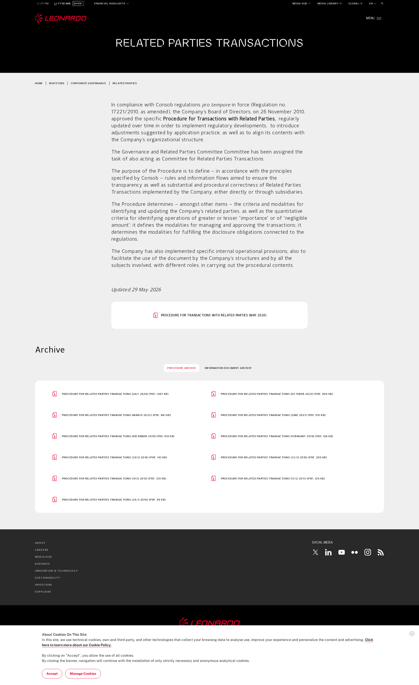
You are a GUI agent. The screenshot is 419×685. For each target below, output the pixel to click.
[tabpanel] (209, 447)
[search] (382, 3)
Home (39, 83)
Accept (52, 673)
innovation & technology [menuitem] (56, 571)
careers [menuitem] (41, 550)
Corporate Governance (88, 83)
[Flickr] (354, 552)
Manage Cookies (83, 673)
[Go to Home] (209, 623)
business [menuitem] (42, 564)
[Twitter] (315, 552)
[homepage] (61, 18)
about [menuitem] (40, 543)
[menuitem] (302, 3)
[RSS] (381, 552)
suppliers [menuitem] (43, 592)
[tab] (181, 368)
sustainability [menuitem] (47, 578)
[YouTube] (341, 552)
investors (56, 83)
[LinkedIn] (328, 552)
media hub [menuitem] (43, 557)
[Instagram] (367, 552)
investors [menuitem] (43, 585)
